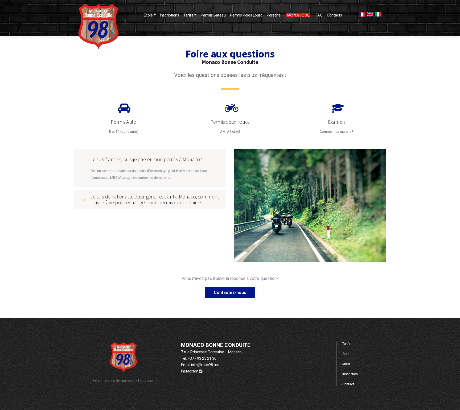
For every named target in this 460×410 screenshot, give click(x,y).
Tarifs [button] (188, 15)
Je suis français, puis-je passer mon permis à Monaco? (146, 159)
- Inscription (349, 374)
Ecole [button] (148, 15)
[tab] (150, 157)
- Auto (345, 354)
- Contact (347, 384)
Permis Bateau (213, 15)
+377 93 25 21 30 (202, 358)
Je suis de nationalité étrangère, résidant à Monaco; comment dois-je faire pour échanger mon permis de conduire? (155, 199)
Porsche (274, 15)
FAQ (319, 15)
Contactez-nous (230, 292)
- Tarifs (346, 344)
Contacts (334, 15)
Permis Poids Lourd (246, 15)
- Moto (345, 364)
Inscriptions (169, 15)
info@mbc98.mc (205, 365)
